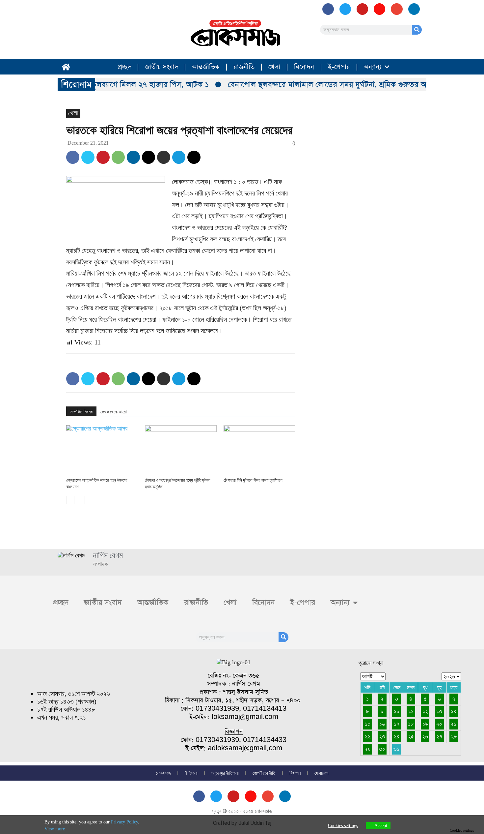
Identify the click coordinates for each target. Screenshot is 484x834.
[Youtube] (362, 9)
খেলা (274, 67)
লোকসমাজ (163, 773)
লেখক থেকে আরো (113, 411)
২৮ (454, 736)
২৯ (367, 749)
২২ (367, 736)
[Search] (417, 30)
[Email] (148, 157)
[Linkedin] (133, 157)
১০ (396, 711)
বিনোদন (304, 67)
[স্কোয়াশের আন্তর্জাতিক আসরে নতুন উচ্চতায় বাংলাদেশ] (102, 450)
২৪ (396, 736)
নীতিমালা (191, 773)
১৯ (425, 724)
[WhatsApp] (118, 157)
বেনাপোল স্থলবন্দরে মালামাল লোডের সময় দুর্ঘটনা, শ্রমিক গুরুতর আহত (325, 84)
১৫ (367, 724)
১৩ (439, 711)
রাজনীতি (244, 67)
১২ (425, 711)
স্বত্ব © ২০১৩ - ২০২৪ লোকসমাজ (242, 811)
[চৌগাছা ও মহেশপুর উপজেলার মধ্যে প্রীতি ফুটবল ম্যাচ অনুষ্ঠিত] (181, 450)
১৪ (453, 711)
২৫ (411, 736)
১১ (411, 711)
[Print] (163, 157)
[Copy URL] (194, 157)
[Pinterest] (103, 157)
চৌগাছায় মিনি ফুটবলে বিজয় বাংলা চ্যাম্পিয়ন (253, 480)
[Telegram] (178, 157)
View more (54, 828)
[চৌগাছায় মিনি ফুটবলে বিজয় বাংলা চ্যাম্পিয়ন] (259, 450)
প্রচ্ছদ (124, 67)
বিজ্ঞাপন (295, 773)
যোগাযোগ (321, 773)
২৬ (425, 736)
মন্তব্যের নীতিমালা (225, 773)
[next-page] (81, 500)
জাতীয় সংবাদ (161, 67)
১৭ (396, 724)
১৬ (382, 724)
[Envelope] (396, 9)
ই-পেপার (339, 67)
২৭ (439, 736)
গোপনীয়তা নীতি (264, 773)
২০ (439, 724)
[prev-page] (70, 500)
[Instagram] (379, 9)
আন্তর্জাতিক (206, 67)
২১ (453, 724)
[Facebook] (328, 9)
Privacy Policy (124, 821)
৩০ (382, 749)
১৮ (411, 724)
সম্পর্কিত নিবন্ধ (81, 411)
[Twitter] (87, 157)
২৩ (382, 736)
